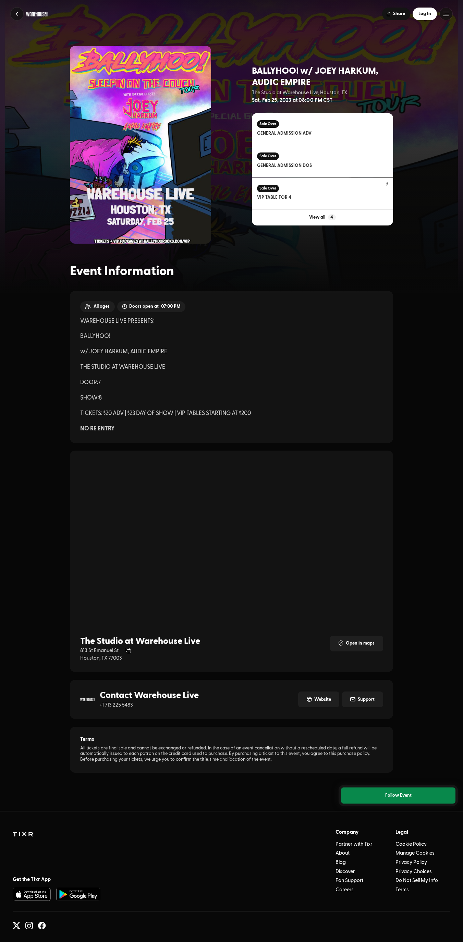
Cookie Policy (411, 844)
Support (366, 699)
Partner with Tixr (354, 844)
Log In (424, 14)
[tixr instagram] (29, 925)
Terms (402, 889)
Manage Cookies (415, 853)
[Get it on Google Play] (78, 894)
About (343, 853)
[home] (23, 834)
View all (321, 217)
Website (322, 699)
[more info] (387, 184)
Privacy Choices (413, 871)
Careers (345, 889)
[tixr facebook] (42, 925)
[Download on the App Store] (32, 894)
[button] (17, 14)
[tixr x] (16, 925)
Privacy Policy (411, 862)
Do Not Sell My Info (416, 880)
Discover (345, 871)
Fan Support (349, 880)
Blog (341, 862)
